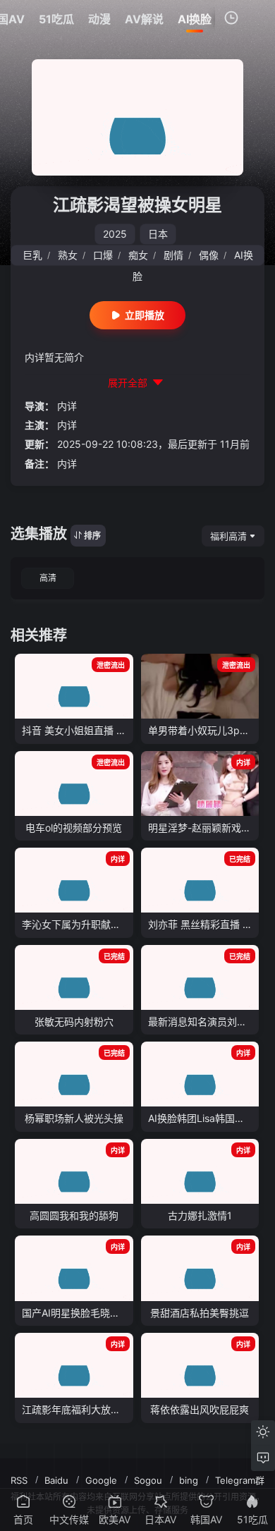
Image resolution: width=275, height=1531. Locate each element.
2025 (115, 234)
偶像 (209, 255)
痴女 (138, 255)
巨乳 (32, 255)
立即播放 (144, 315)
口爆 (103, 255)
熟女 (68, 255)
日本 (158, 234)
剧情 (173, 255)
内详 (67, 406)
